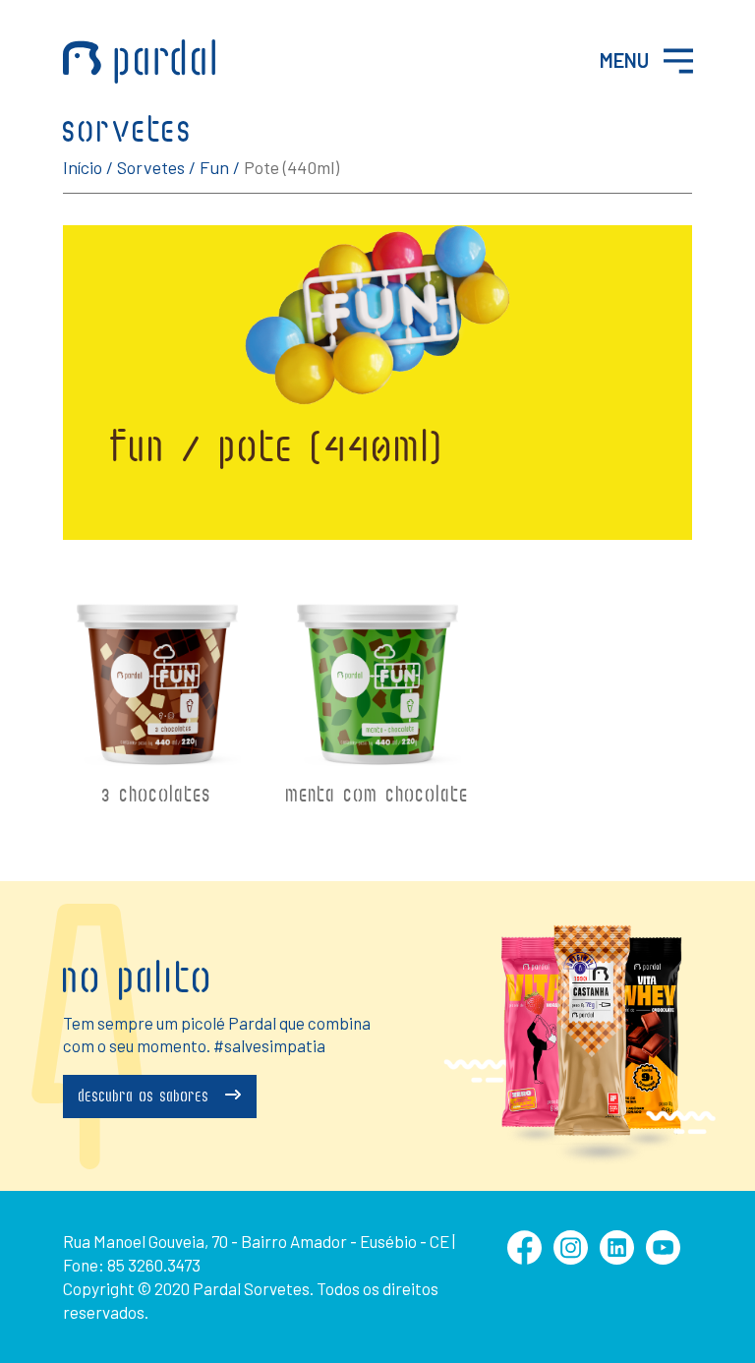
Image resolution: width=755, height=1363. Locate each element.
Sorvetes (151, 167)
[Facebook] (524, 1258)
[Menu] (678, 60)
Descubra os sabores (147, 1097)
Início (82, 167)
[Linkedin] (617, 1258)
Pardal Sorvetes (139, 61)
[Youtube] (663, 1258)
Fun (214, 167)
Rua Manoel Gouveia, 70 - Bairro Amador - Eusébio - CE (256, 1241)
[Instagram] (570, 1258)
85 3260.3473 (154, 1264)
